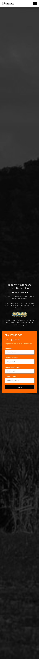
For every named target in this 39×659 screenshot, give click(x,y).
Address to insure (11, 377)
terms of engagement (22, 323)
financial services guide (19, 325)
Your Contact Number (12, 367)
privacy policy (10, 323)
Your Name (8, 348)
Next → (19, 387)
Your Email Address (11, 358)
